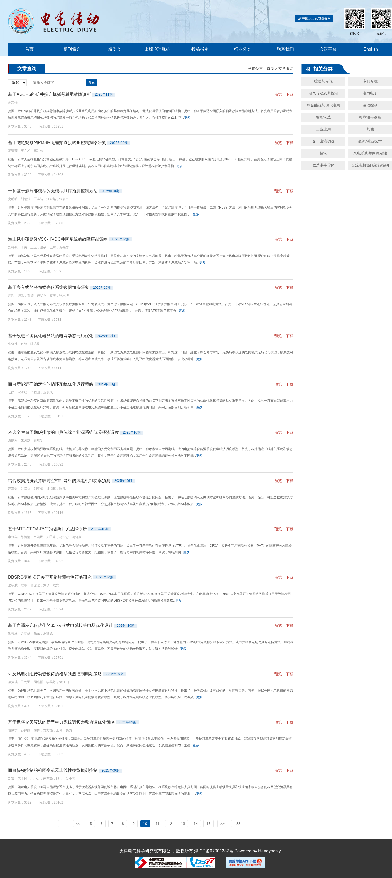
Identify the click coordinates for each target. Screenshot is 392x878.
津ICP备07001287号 (213, 851)
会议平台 (328, 49)
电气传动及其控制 (323, 93)
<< (78, 823)
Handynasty (269, 851)
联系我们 (285, 49)
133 (237, 823)
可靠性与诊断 (370, 117)
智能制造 (323, 117)
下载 (289, 94)
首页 (29, 49)
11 (157, 823)
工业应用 (323, 129)
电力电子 (370, 93)
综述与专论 (323, 81)
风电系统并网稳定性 (370, 153)
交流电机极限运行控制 (370, 165)
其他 (370, 129)
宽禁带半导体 (323, 165)
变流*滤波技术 (370, 141)
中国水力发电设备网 (316, 18)
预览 (278, 94)
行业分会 (242, 49)
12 (170, 823)
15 (208, 823)
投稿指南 (200, 49)
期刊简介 (72, 49)
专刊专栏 (370, 81)
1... (63, 823)
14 (196, 823)
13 (183, 823)
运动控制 (370, 105)
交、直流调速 (323, 141)
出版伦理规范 (157, 49)
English (370, 49)
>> (222, 823)
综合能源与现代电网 (323, 105)
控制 (323, 153)
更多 (187, 118)
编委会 (114, 49)
